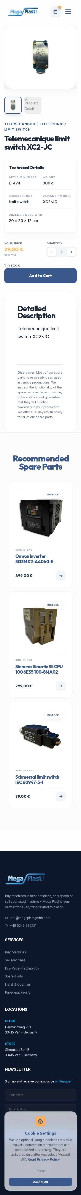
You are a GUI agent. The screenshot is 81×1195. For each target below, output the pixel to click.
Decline (40, 1170)
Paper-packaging (17, 992)
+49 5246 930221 (20, 926)
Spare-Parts (14, 976)
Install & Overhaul (17, 984)
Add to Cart (40, 275)
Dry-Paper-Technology (22, 968)
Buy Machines (15, 952)
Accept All (40, 1182)
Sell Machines (15, 960)
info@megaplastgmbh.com (27, 918)
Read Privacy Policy (44, 1159)
